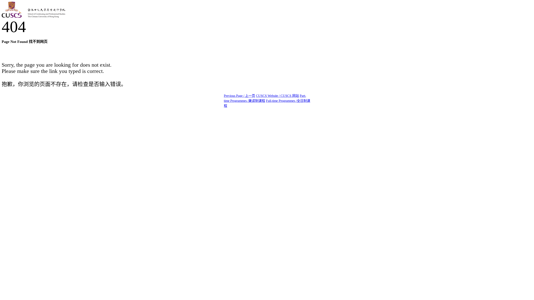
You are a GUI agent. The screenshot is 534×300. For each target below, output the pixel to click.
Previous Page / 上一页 (239, 96)
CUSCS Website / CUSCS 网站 (277, 96)
